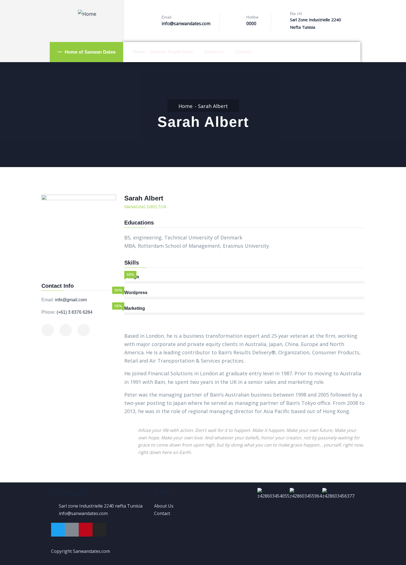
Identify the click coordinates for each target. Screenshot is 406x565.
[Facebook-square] (72, 530)
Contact (243, 51)
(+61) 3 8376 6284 (75, 312)
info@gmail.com (71, 299)
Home (185, 106)
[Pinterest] (86, 530)
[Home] (87, 14)
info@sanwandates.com (186, 23)
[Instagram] (99, 530)
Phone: (48, 312)
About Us (214, 51)
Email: (47, 299)
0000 (251, 23)
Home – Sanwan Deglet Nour (163, 51)
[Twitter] (58, 530)
